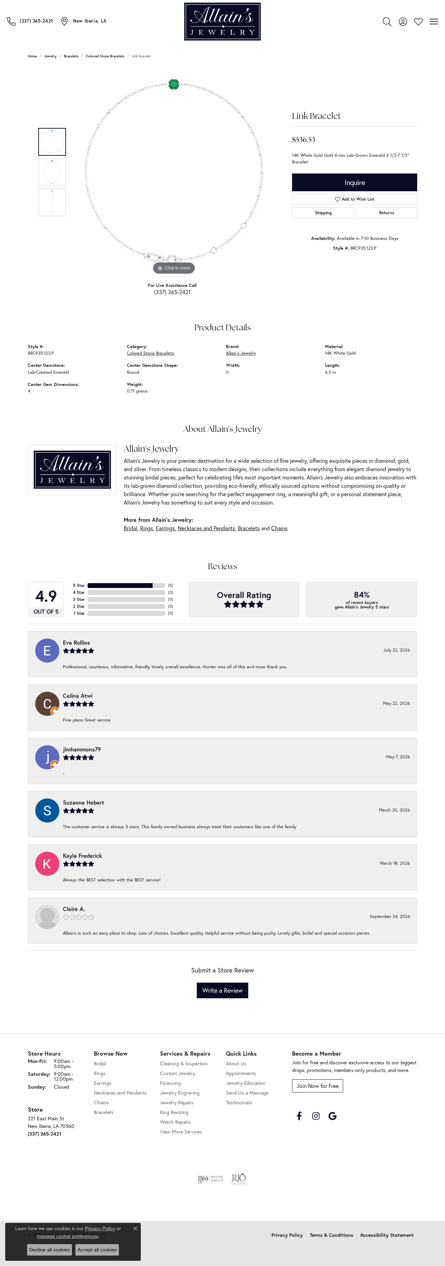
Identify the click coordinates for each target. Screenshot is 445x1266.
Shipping (323, 212)
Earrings (165, 528)
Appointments (241, 1073)
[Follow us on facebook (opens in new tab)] (299, 1116)
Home (32, 56)
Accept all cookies (97, 1249)
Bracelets (71, 56)
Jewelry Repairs (177, 1102)
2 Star (79, 606)
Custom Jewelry (177, 1073)
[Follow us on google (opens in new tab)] (332, 1116)
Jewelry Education (246, 1083)
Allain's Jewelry (241, 353)
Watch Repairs (175, 1122)
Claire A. (74, 908)
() (170, 585)
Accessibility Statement (387, 1235)
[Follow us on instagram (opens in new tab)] (316, 1116)
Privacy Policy (287, 1235)
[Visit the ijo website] (210, 1179)
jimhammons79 (82, 749)
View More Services (181, 1131)
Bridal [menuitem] (100, 1063)
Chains (279, 528)
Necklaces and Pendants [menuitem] (120, 1092)
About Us (236, 1063)
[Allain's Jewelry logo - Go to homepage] (222, 21)
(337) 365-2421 (172, 292)
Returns (386, 212)
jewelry (50, 56)
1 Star (79, 613)
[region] (174, 172)
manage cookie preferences (67, 1236)
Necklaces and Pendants (206, 528)
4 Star (79, 592)
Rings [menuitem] (100, 1073)
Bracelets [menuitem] (104, 1112)
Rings (146, 528)
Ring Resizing (174, 1112)
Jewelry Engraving (180, 1092)
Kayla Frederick (82, 855)
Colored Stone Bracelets (105, 56)
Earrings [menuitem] (103, 1083)
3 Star (79, 599)
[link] (30, 21)
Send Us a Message (247, 1092)
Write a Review (222, 990)
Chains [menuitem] (101, 1102)
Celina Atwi (77, 695)
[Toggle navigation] (434, 21)
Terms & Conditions (331, 1235)
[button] (387, 22)
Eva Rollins (76, 642)
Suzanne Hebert (83, 802)
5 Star (79, 585)
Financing (170, 1083)
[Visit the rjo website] (239, 1179)
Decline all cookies (49, 1249)
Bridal (130, 528)
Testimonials (239, 1102)
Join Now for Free (318, 1085)
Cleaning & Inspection (184, 1063)
